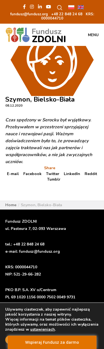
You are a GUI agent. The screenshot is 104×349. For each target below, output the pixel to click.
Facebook (32, 173)
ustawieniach (42, 329)
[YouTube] (48, 6)
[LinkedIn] (40, 6)
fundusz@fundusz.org (39, 251)
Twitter (52, 173)
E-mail (13, 173)
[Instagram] (32, 6)
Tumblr (53, 179)
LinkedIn (72, 173)
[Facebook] (24, 6)
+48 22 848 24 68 (28, 244)
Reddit (91, 173)
